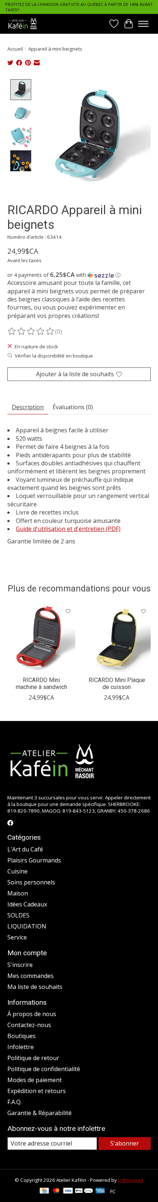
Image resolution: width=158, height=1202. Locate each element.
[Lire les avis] (31, 331)
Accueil (15, 48)
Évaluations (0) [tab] (73, 407)
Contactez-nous (29, 1025)
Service (17, 937)
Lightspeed (130, 1180)
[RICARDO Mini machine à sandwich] (41, 638)
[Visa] (68, 1191)
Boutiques (21, 1036)
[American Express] (100, 1191)
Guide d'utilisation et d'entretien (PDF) (68, 529)
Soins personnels (31, 882)
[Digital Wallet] (84, 1191)
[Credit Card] (44, 1191)
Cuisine (17, 871)
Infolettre (20, 1047)
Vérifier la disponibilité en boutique (54, 355)
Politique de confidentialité (43, 1069)
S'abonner (124, 1143)
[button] (79, 275)
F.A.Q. (14, 1102)
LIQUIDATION (26, 926)
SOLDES (18, 915)
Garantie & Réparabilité (39, 1113)
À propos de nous (31, 1014)
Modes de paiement (34, 1080)
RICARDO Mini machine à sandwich (41, 683)
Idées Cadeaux (27, 904)
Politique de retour (33, 1058)
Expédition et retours (36, 1091)
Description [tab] (28, 407)
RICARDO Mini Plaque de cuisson (117, 683)
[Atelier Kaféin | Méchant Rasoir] (22, 23)
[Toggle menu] (143, 24)
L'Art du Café (25, 849)
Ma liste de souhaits (34, 987)
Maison (17, 893)
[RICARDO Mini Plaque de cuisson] (117, 638)
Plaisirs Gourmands (34, 860)
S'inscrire (20, 965)
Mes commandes (30, 976)
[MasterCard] (56, 1191)
